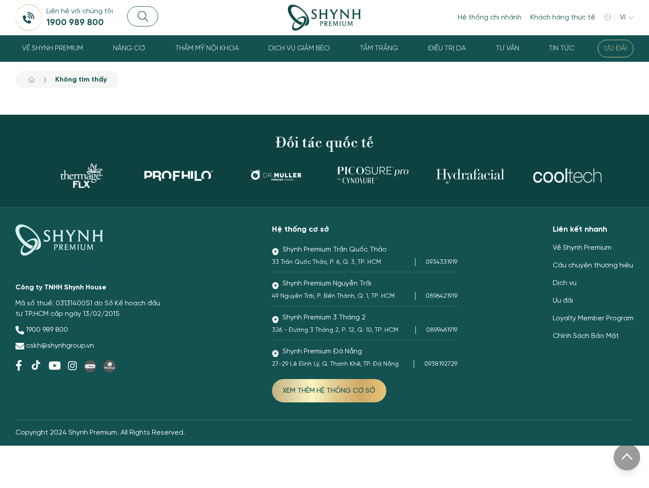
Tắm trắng (379, 48)
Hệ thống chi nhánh (489, 17)
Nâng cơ (129, 48)
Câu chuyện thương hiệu (593, 265)
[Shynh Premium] (324, 17)
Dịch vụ (565, 283)
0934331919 (441, 262)
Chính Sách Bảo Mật (586, 336)
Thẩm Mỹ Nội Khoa (207, 48)
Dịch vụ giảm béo (299, 48)
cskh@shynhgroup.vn (60, 345)
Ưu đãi (615, 48)
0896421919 (441, 296)
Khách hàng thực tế (562, 17)
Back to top (627, 457)
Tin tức (561, 48)
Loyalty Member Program (593, 318)
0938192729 (440, 364)
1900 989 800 (47, 330)
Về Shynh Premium (52, 48)
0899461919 (441, 330)
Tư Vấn (507, 48)
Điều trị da (447, 48)
